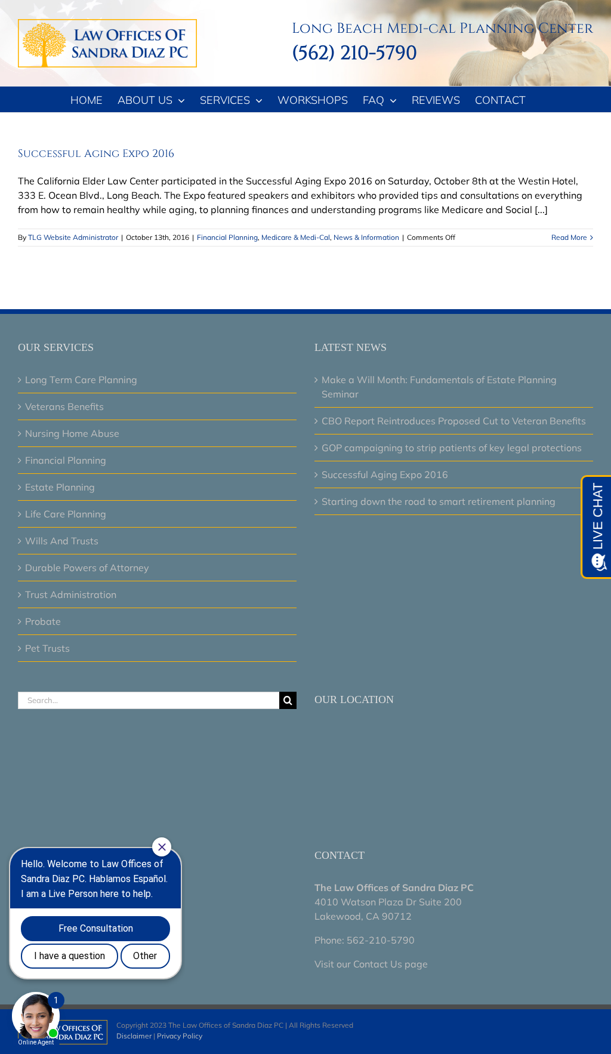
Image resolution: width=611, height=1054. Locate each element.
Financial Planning (227, 237)
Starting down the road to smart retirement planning (439, 501)
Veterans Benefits (64, 406)
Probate (43, 621)
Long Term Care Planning (81, 380)
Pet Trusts (47, 648)
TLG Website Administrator (73, 237)
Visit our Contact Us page (371, 964)
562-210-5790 (381, 940)
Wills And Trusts (61, 541)
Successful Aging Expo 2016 (96, 153)
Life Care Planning (65, 514)
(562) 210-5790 (354, 53)
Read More (569, 237)
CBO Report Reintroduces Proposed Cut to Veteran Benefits (454, 421)
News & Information (366, 237)
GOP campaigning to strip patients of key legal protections (452, 448)
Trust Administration (70, 594)
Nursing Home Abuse (72, 433)
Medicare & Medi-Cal (295, 237)
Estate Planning (60, 487)
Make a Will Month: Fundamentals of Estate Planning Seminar (439, 387)
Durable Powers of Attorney (87, 568)
